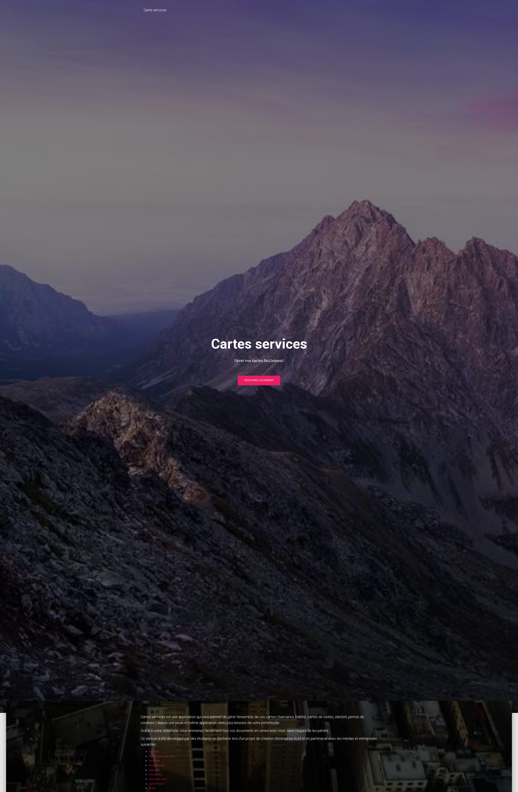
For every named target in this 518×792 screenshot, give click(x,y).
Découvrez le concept (259, 380)
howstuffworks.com (162, 756)
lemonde (154, 760)
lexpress (154, 770)
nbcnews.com (158, 779)
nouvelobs (155, 774)
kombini (154, 751)
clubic (152, 788)
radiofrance (156, 783)
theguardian (156, 765)
